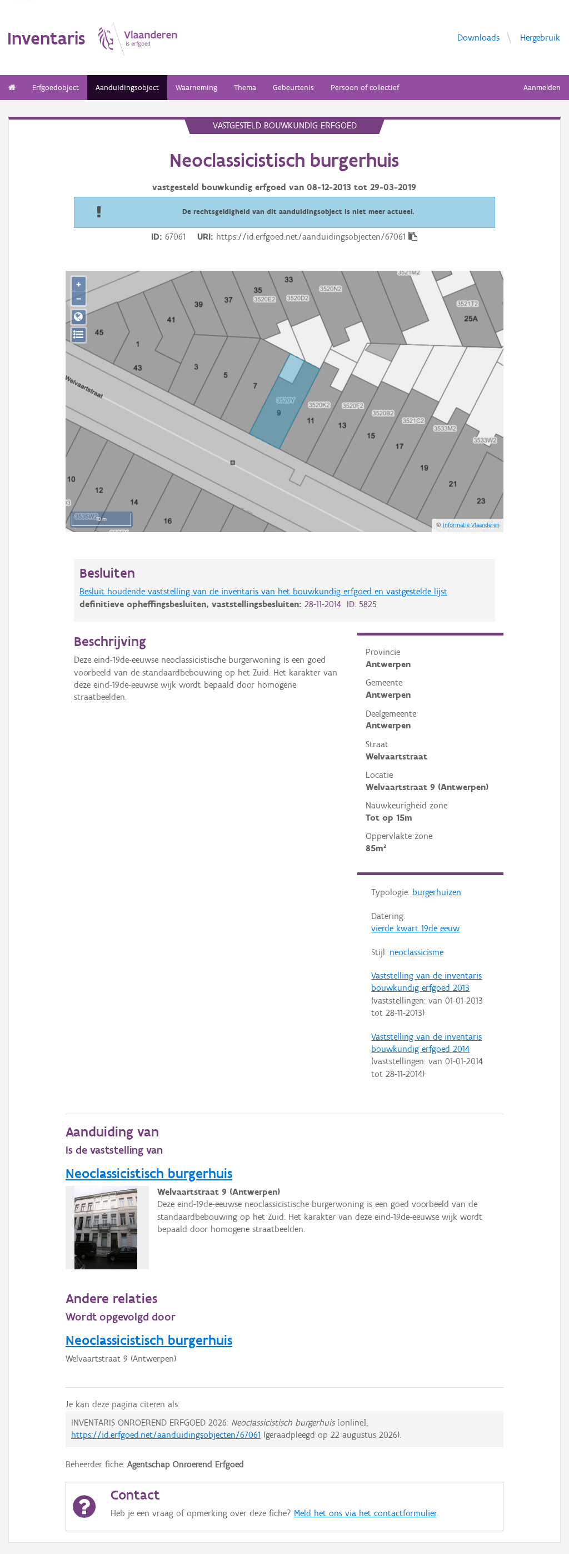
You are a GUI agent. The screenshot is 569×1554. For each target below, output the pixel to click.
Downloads (478, 37)
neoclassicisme (416, 952)
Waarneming (196, 87)
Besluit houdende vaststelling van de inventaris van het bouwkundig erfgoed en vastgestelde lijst (263, 591)
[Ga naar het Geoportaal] (79, 317)
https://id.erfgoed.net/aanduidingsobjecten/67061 (166, 1434)
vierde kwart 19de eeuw (415, 928)
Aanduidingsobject (127, 87)
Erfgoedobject (55, 87)
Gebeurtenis (293, 87)
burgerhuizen (436, 892)
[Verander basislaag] (79, 335)
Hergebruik (540, 37)
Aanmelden (542, 87)
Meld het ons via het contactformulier (365, 1513)
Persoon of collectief (365, 87)
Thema (245, 87)
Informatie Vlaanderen (471, 525)
